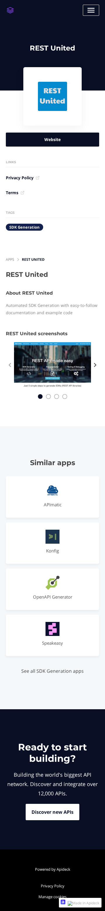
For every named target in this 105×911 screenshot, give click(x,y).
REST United (33, 259)
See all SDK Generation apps (52, 671)
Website (52, 139)
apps (10, 259)
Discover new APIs (53, 812)
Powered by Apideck (52, 869)
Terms (12, 192)
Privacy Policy (20, 177)
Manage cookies (52, 896)
